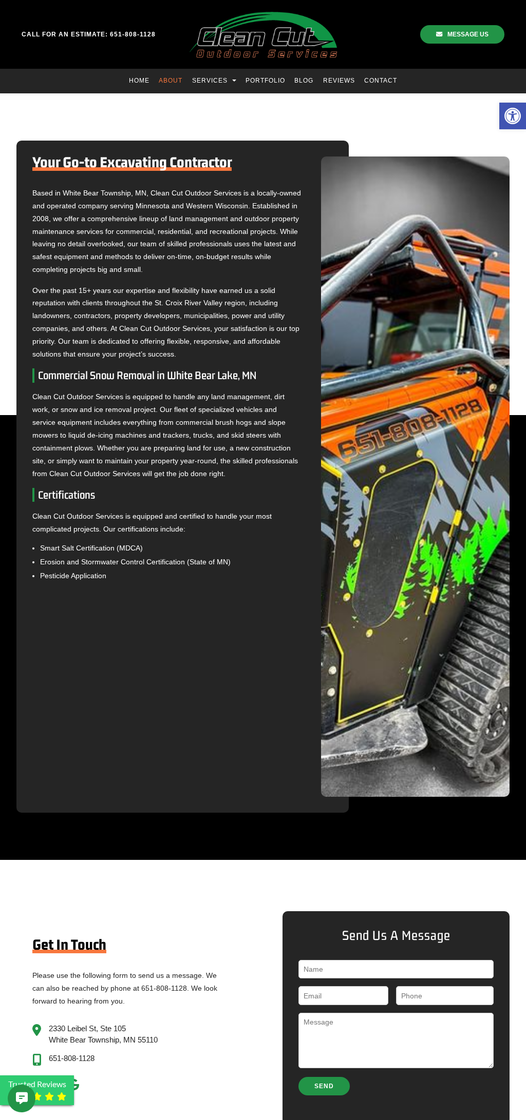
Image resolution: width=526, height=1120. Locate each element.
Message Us (468, 34)
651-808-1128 (72, 1058)
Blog (303, 80)
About (170, 80)
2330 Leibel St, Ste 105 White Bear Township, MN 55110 (103, 1034)
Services (211, 80)
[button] (512, 116)
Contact (380, 80)
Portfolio (265, 80)
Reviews (339, 80)
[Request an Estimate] (10, 1098)
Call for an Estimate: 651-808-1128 (89, 34)
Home (139, 80)
